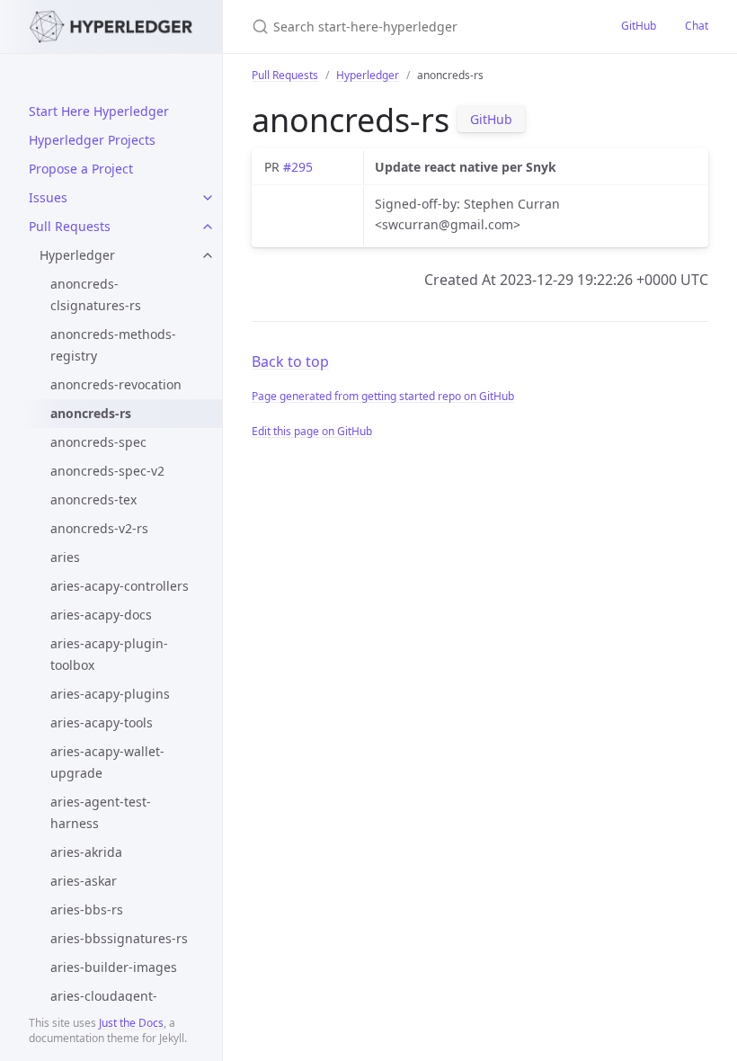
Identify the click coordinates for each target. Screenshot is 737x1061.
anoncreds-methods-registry (113, 344)
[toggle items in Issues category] (207, 197)
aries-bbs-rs (86, 909)
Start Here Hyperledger (99, 111)
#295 (298, 166)
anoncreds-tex (93, 499)
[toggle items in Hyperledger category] (207, 255)
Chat (696, 25)
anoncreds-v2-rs (99, 528)
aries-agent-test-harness (100, 812)
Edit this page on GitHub (312, 431)
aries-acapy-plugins (110, 693)
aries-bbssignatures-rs (119, 938)
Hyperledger (77, 254)
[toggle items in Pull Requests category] (207, 226)
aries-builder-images (113, 967)
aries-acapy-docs (101, 614)
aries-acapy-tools (101, 722)
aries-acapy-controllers (119, 585)
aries (65, 557)
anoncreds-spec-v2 (107, 470)
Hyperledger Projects (92, 139)
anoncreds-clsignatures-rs (95, 294)
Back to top (290, 361)
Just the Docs (131, 1022)
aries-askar (83, 880)
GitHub (638, 25)
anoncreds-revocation (116, 384)
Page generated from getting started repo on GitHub (383, 396)
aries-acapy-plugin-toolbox (109, 654)
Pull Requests (70, 226)
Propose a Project (81, 168)
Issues (48, 197)
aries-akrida (86, 851)
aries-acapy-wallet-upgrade (107, 762)
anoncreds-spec (98, 441)
